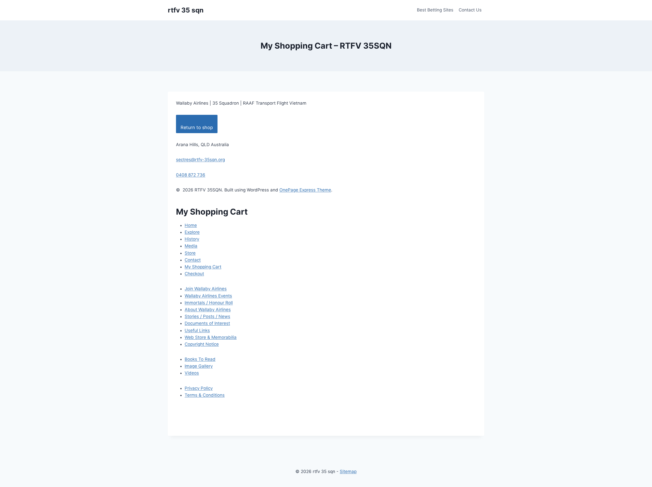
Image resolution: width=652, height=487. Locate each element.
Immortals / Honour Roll (209, 302)
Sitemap (348, 471)
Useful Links (197, 330)
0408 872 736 (190, 174)
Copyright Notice (202, 344)
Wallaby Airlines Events (208, 295)
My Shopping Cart (203, 266)
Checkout (194, 273)
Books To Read (200, 359)
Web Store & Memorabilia (211, 337)
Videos (192, 372)
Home (191, 225)
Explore (192, 232)
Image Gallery (199, 366)
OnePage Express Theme (305, 189)
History (192, 239)
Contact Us (470, 9)
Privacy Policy (199, 388)
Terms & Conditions (205, 395)
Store (190, 253)
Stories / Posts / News (207, 316)
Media (191, 245)
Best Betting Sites (435, 9)
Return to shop (197, 127)
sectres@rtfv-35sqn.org (200, 159)
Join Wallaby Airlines (206, 288)
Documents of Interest (207, 323)
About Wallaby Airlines (208, 309)
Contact (193, 259)
